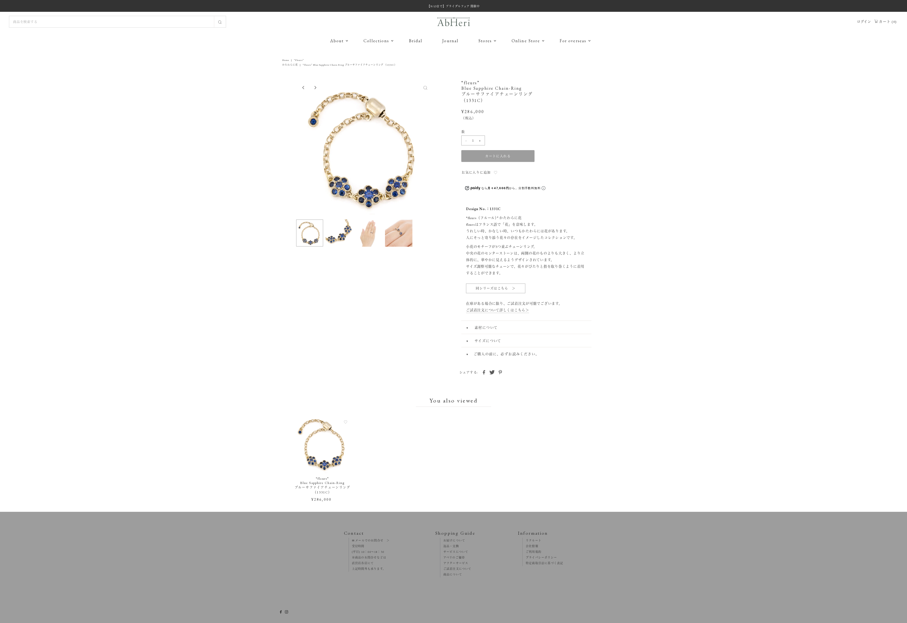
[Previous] (303, 87)
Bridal (416, 40)
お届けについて (452, 540)
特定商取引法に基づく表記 (543, 563)
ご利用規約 (532, 552)
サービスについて (454, 552)
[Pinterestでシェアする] (500, 371)
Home (285, 60)
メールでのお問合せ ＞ (372, 540)
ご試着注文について (455, 569)
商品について (451, 574)
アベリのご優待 (452, 557)
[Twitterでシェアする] (492, 371)
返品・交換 (449, 546)
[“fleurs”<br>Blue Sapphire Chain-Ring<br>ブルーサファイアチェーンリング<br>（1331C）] (322, 444)
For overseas (573, 40)
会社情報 (530, 546)
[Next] (315, 87)
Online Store (526, 40)
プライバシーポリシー (540, 557)
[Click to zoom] (425, 87)
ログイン (864, 21)
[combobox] (117, 22)
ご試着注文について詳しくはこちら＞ (497, 310)
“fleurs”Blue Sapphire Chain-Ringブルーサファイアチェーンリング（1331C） (322, 485)
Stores (485, 40)
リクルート (532, 540)
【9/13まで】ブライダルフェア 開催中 (453, 6)
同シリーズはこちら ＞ (495, 288)
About (337, 40)
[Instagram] (286, 612)
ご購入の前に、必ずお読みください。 (506, 354)
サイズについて (487, 341)
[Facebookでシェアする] (484, 371)
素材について (486, 327)
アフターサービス (454, 563)
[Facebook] (281, 612)
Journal (450, 40)
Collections (376, 40)
